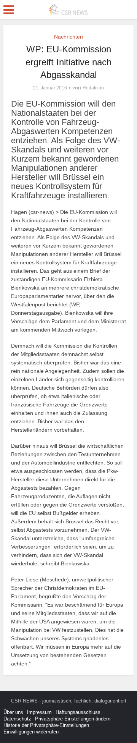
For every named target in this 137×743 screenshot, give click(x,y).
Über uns (13, 712)
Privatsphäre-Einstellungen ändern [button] (72, 719)
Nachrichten (68, 37)
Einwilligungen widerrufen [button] (31, 732)
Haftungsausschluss (78, 712)
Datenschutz (17, 719)
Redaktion (93, 88)
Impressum (39, 712)
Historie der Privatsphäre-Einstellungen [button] (46, 725)
